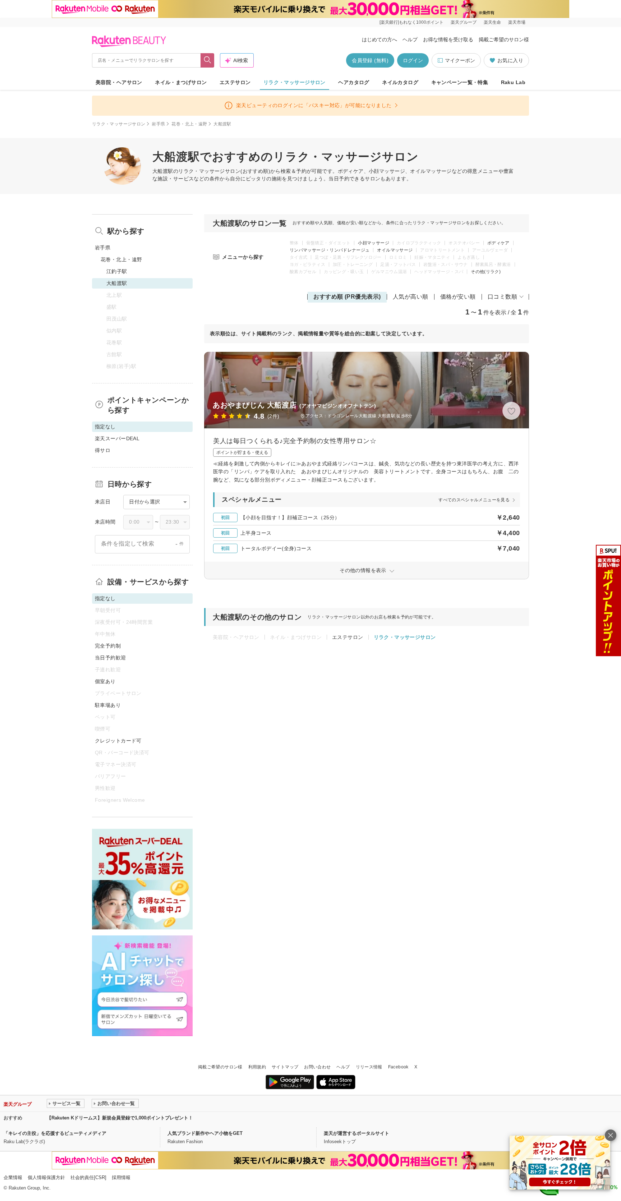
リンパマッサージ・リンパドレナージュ (329, 250)
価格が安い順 (458, 297)
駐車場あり (108, 705)
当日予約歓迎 (110, 658)
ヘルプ (410, 39)
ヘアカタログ (353, 82)
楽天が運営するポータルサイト (356, 1133)
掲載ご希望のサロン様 (504, 39)
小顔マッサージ (373, 242)
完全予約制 (108, 646)
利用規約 (257, 1066)
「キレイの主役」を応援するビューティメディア (55, 1133)
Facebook (398, 1066)
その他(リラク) (486, 271)
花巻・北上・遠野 (189, 123)
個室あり (105, 681)
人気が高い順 (410, 297)
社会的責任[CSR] (88, 1177)
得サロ (102, 450)
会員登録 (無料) (370, 60)
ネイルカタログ (400, 82)
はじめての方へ (379, 39)
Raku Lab (513, 82)
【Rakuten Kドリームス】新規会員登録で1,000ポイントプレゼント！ (120, 1118)
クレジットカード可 (118, 741)
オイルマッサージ (395, 250)
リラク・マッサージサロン (294, 82)
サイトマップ (285, 1066)
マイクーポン (460, 60)
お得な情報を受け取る (448, 39)
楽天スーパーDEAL (117, 438)
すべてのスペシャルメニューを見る (474, 500)
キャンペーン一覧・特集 (459, 82)
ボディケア (498, 242)
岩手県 (158, 123)
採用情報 (121, 1177)
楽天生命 (492, 22)
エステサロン (235, 82)
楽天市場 (516, 22)
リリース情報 (369, 1066)
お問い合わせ (317, 1066)
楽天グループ (464, 22)
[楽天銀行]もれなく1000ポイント (411, 22)
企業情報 (13, 1177)
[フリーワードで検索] (208, 60)
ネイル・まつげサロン (181, 82)
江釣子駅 (116, 271)
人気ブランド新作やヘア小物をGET (205, 1133)
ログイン (413, 60)
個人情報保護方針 (46, 1177)
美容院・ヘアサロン (119, 82)
